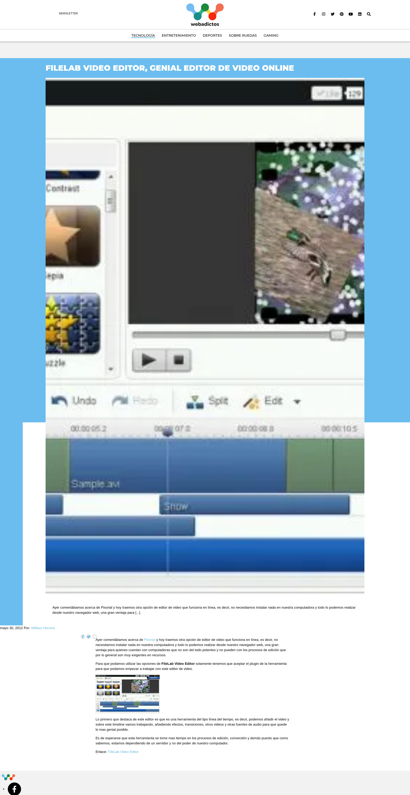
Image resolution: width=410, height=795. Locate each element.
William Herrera (43, 628)
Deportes (212, 35)
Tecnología (143, 35)
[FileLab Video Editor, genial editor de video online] (205, 336)
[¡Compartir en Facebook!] (83, 637)
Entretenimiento (179, 35)
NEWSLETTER (68, 13)
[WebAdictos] (205, 14)
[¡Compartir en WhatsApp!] (94, 637)
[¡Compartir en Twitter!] (89, 637)
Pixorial (149, 640)
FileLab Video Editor (123, 752)
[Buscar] (369, 14)
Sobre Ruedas (243, 35)
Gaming (271, 35)
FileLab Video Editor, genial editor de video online (170, 68)
